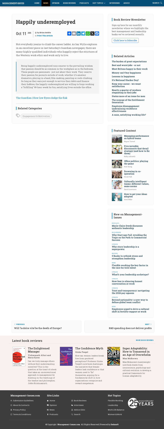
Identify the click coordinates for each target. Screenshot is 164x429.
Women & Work (115, 414)
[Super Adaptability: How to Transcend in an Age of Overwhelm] (115, 363)
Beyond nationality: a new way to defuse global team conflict (130, 301)
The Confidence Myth (89, 348)
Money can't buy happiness (126, 72)
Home (36, 3)
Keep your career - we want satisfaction (126, 85)
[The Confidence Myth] (67, 367)
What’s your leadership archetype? (130, 274)
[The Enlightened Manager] (20, 367)
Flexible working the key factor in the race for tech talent (130, 266)
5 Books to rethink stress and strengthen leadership (127, 257)
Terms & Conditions (22, 414)
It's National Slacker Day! (125, 80)
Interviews (114, 3)
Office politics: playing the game (136, 162)
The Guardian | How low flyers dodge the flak (41, 97)
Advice (127, 3)
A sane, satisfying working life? (129, 114)
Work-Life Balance (116, 410)
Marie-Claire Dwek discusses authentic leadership (127, 227)
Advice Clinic (79, 410)
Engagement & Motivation (36, 116)
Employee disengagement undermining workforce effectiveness (125, 108)
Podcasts (84, 3)
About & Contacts (21, 405)
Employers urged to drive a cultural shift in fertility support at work (130, 310)
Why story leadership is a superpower (125, 247)
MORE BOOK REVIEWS (145, 340)
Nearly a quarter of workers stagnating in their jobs (126, 91)
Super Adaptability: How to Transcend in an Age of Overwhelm (137, 351)
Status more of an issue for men (128, 96)
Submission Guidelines (23, 401)
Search (77, 414)
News (45, 3)
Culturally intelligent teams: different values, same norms (136, 184)
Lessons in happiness (123, 76)
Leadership (113, 405)
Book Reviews (69, 3)
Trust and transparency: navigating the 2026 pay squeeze (131, 291)
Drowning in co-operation (132, 172)
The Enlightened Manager (39, 350)
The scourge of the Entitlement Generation (128, 101)
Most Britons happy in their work (130, 69)
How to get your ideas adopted (135, 195)
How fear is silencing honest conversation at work (127, 282)
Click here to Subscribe (125, 40)
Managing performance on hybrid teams (136, 137)
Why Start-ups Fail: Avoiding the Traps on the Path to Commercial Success (129, 237)
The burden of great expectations (129, 61)
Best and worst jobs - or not (126, 65)
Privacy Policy (19, 410)
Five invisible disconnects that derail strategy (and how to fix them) (137, 150)
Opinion (55, 3)
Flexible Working (115, 401)
